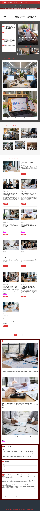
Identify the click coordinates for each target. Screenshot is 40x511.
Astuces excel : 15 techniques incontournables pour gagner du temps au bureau (28, 39)
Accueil (4, 2)
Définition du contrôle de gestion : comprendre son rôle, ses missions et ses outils (28, 287)
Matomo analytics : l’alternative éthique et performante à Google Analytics (21, 8)
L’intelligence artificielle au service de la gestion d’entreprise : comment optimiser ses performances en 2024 (9, 28)
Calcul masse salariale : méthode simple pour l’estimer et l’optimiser (10, 318)
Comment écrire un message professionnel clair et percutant (8, 15)
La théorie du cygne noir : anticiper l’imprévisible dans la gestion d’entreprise (9, 33)
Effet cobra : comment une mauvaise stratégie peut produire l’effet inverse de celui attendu (19, 84)
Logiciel (27, 2)
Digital (15, 2)
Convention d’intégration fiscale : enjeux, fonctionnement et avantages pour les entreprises (10, 256)
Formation (21, 2)
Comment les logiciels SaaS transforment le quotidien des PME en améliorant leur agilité (20, 146)
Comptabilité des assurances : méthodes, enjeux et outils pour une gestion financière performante (31, 16)
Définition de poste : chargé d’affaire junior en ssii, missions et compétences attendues (11, 138)
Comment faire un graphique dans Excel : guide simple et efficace (15, 110)
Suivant (24, 334)
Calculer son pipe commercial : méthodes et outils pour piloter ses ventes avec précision (9, 46)
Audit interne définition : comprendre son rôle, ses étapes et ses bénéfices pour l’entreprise (29, 256)
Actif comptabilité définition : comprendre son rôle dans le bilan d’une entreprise (34, 51)
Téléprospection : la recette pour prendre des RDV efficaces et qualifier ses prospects (8, 148)
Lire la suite (24, 173)
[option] (21, 8)
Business (10, 2)
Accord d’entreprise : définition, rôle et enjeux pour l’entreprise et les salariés (23, 51)
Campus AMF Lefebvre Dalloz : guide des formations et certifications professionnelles (10, 194)
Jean (24, 163)
